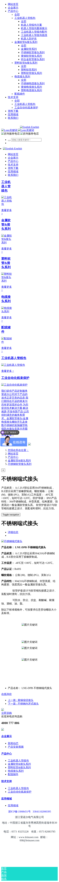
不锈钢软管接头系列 (19, 464)
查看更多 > (7, 371)
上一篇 (20, 700)
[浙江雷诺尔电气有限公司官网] (17, 130)
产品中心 (13, 457)
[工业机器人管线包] (7, 204)
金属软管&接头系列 (6, 224)
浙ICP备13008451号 (19, 811)
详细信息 (13, 532)
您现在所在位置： (18, 450)
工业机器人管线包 (6, 186)
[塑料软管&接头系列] (7, 280)
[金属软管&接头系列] (7, 242)
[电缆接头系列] (7, 311)
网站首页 (13, 4)
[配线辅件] (7, 342)
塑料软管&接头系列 (6, 263)
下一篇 (23, 703)
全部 (17, 14)
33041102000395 (42, 811)
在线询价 (6, 694)
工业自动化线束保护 (15, 378)
